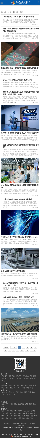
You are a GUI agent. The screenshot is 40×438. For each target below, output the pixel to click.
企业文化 (21, 404)
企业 (2, 404)
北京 (2, 411)
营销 (26, 404)
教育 (14, 385)
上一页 (13, 347)
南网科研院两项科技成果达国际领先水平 (18, 297)
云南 (31, 416)
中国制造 (15, 12)
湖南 (2, 416)
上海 (2, 413)
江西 (23, 413)
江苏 (7, 413)
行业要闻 (4, 385)
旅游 (10, 385)
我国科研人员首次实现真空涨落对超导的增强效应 (20, 68)
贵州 (27, 416)
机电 (27, 388)
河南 (21, 392)
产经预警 (26, 378)
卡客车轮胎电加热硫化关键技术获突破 (17, 199)
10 (22, 350)
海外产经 (33, 378)
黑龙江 (9, 394)
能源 (30, 385)
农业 (18, 385)
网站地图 (21, 425)
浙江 (11, 413)
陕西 (2, 418)
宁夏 (15, 418)
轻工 (15, 388)
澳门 (27, 418)
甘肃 (7, 418)
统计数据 (33, 376)
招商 (17, 392)
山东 (27, 413)
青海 (11, 418)
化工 (19, 388)
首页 (9, 12)
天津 (7, 411)
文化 (22, 385)
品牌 (2, 406)
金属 (23, 388)
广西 (11, 416)
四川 (29, 392)
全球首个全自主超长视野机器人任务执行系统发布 (20, 133)
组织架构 (16, 423)
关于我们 (7, 423)
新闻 (7, 404)
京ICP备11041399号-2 (32, 434)
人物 (11, 404)
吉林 (28, 411)
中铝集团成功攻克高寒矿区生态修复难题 (18, 17)
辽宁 (24, 411)
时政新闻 (19, 376)
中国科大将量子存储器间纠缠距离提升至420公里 (19, 237)
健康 (34, 385)
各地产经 (4, 392)
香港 (23, 418)
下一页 (33, 350)
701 (27, 350)
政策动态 (4, 378)
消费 (26, 385)
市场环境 (26, 376)
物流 (2, 388)
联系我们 (33, 423)
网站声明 (24, 423)
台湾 (31, 418)
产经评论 (12, 378)
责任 (15, 404)
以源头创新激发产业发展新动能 (13, 271)
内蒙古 (3, 394)
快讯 (2, 381)
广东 (14, 394)
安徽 (15, 413)
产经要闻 (4, 376)
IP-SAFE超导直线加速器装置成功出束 (17, 80)
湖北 (35, 413)
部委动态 (12, 376)
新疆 (19, 418)
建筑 (11, 388)
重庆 (19, 416)
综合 (31, 388)
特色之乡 (12, 392)
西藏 (35, 416)
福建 (33, 392)
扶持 (30, 404)
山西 (25, 392)
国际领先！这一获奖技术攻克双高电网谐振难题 (19, 334)
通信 (7, 388)
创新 (21, 12)
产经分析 (19, 378)
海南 (15, 416)
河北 (11, 411)
